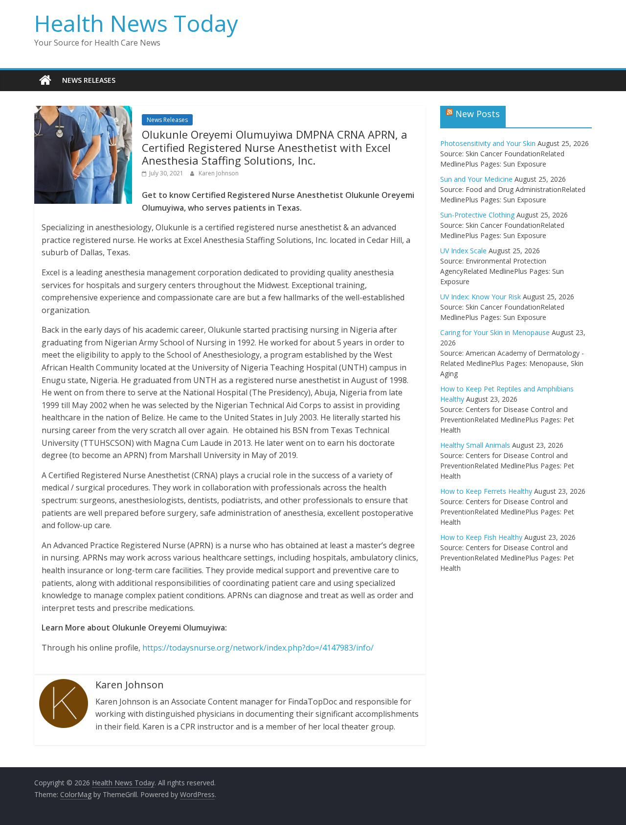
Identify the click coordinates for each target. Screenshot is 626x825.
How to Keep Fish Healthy (481, 537)
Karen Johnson (219, 173)
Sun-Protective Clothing (477, 214)
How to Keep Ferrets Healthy (486, 491)
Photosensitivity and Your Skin (488, 143)
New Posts (477, 114)
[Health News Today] (45, 80)
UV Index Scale (463, 250)
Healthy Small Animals (475, 445)
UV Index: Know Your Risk (480, 296)
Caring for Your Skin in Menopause (495, 332)
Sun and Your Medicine (476, 179)
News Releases (88, 80)
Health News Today (136, 23)
